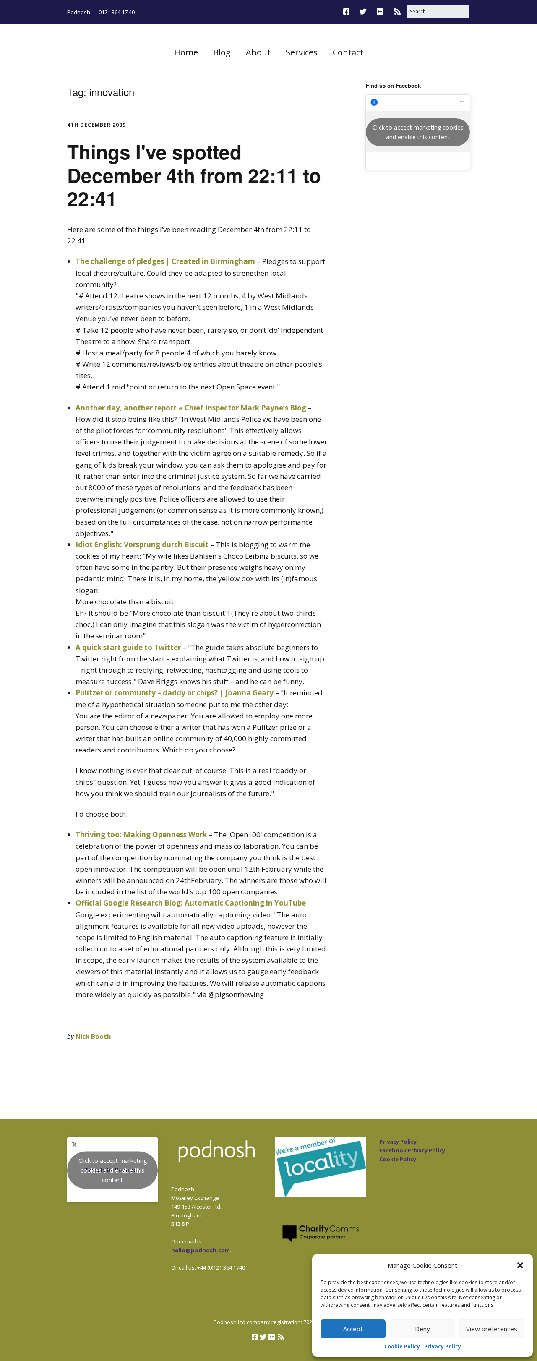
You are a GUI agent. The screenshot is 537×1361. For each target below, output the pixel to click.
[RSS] (397, 11)
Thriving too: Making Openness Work (141, 834)
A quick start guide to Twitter (128, 647)
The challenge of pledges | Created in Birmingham (165, 261)
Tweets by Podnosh (112, 1169)
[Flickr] (380, 11)
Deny (422, 1328)
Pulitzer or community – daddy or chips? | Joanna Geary (175, 692)
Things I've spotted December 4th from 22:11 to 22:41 (194, 175)
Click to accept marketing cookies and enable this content (418, 132)
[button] (520, 1265)
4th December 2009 (96, 124)
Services (302, 52)
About (258, 52)
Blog (222, 52)
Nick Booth (93, 1036)
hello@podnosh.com (200, 1250)
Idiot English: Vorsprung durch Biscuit (142, 544)
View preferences (491, 1328)
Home (186, 52)
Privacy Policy (442, 1346)
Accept (353, 1328)
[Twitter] (363, 11)
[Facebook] (348, 11)
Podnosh (78, 12)
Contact (348, 52)
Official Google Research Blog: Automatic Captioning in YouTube (191, 903)
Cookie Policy (402, 1346)
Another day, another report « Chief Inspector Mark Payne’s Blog (191, 408)
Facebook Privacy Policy (412, 1150)
